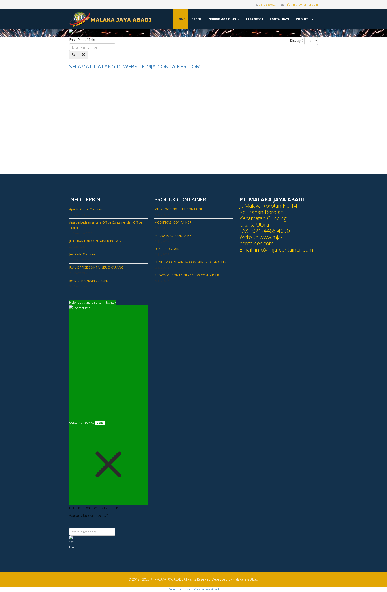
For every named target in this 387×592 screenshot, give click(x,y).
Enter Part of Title (82, 39)
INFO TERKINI (305, 19)
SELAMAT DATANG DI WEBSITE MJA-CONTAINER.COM (134, 66)
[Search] (74, 55)
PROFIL (197, 19)
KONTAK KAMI (279, 19)
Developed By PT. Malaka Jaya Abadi (193, 589)
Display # (296, 40)
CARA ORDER (254, 19)
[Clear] (84, 55)
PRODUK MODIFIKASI (222, 19)
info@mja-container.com (301, 4)
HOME (181, 19)
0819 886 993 (267, 4)
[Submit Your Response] (108, 543)
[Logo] (97, 19)
